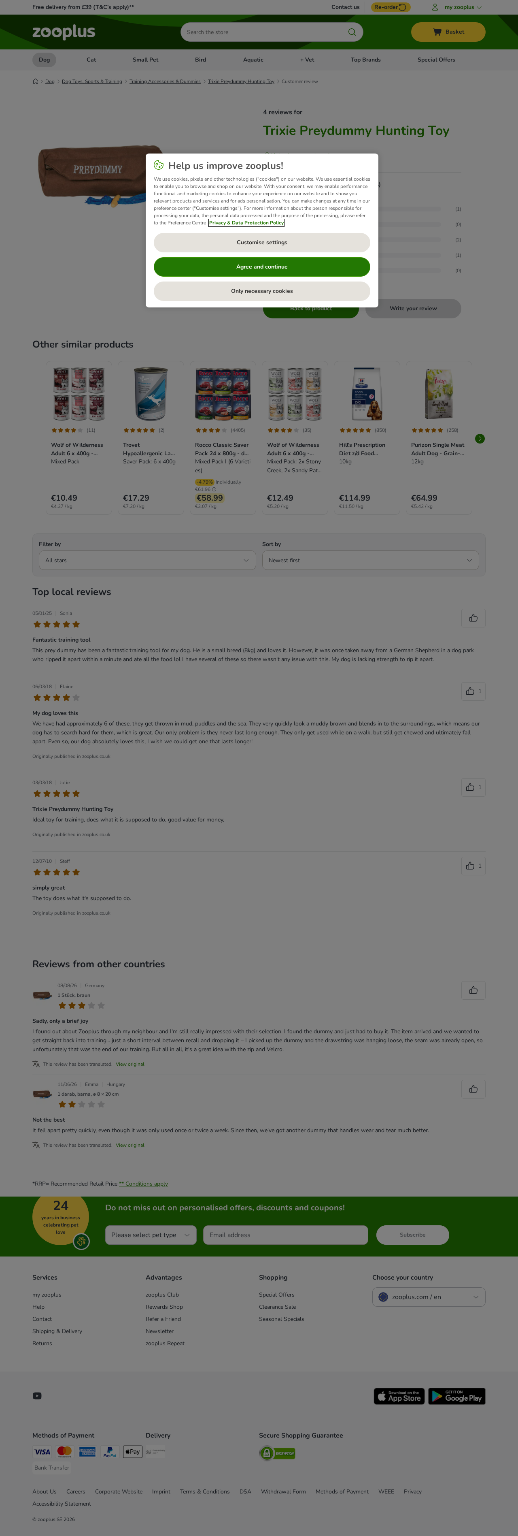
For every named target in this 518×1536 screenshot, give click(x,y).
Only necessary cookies (262, 291)
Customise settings (262, 242)
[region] (262, 230)
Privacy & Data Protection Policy (246, 223)
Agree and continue (262, 267)
